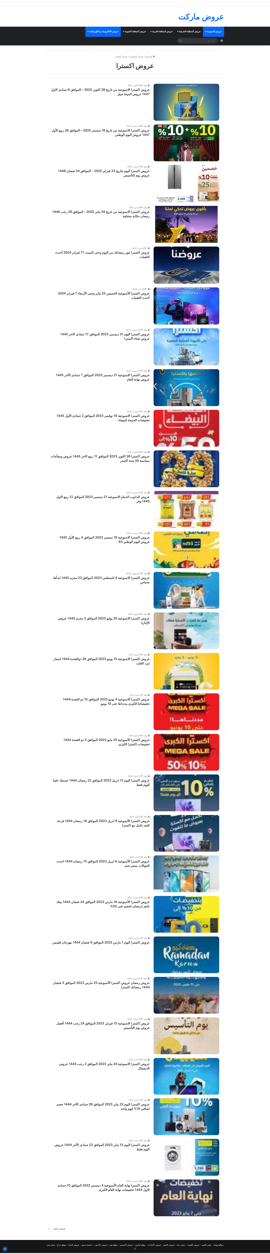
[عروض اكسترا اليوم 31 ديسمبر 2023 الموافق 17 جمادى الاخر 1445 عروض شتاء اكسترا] (186, 346)
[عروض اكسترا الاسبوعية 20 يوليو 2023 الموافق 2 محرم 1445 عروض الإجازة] (186, 630)
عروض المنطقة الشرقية (190, 31)
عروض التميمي (126, 1245)
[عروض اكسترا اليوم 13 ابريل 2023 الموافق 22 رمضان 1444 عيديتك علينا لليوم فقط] (186, 792)
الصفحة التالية (59, 1228)
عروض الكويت (193, 1245)
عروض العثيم (169, 1245)
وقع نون (112, 1245)
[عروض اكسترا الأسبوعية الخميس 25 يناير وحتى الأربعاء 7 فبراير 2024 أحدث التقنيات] (186, 306)
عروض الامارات (154, 1245)
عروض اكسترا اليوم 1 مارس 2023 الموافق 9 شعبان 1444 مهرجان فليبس (101, 942)
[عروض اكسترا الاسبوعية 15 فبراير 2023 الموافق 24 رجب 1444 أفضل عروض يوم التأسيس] (186, 1035)
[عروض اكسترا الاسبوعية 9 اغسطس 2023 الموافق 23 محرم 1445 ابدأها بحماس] (186, 590)
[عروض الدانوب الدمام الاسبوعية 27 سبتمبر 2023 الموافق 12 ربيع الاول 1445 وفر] (186, 509)
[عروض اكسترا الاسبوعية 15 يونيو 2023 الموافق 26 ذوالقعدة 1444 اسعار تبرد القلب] (186, 671)
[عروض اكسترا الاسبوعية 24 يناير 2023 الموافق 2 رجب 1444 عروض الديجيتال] (186, 1076)
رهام (145, 85)
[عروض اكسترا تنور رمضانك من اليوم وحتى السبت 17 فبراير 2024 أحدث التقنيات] (186, 265)
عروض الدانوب (100, 1245)
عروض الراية (73, 1245)
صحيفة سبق (87, 1245)
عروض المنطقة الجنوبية (135, 31)
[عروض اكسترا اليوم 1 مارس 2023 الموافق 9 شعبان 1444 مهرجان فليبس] (186, 954)
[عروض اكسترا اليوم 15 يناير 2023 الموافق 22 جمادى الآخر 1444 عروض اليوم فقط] (186, 1157)
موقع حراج (61, 1245)
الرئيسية (149, 56)
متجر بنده (181, 1245)
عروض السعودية (214, 31)
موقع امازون (140, 1245)
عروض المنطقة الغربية (162, 31)
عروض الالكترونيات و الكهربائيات (103, 31)
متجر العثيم (206, 1245)
